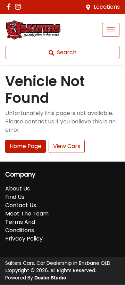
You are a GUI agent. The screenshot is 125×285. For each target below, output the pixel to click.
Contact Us (20, 205)
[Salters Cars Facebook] (10, 6)
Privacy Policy (24, 239)
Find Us (14, 197)
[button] (110, 30)
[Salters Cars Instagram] (19, 6)
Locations (107, 7)
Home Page (25, 146)
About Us (17, 189)
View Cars (66, 146)
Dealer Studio (50, 278)
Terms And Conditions (20, 226)
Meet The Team (27, 214)
